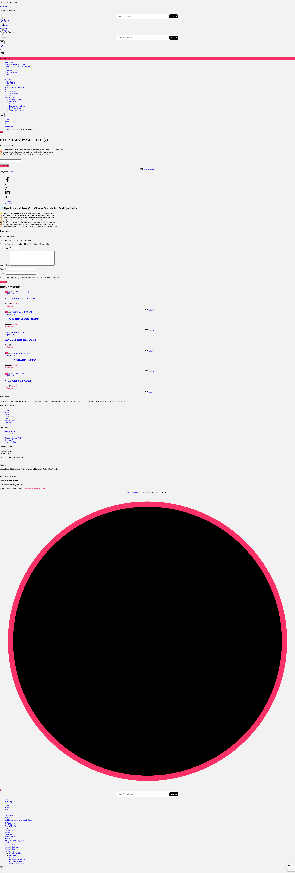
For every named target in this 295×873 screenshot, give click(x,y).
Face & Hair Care (11, 73)
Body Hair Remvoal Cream (15, 64)
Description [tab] (9, 201)
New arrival (9, 62)
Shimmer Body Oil (11, 91)
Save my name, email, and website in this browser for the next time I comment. (31, 278)
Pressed (7, 85)
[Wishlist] (1, 46)
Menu (7, 800)
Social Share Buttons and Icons (136, 492)
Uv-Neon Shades (15, 108)
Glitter (7, 75)
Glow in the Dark (11, 77)
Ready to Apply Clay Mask (15, 87)
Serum (7, 89)
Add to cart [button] (9, 306)
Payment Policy (10, 442)
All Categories (10, 802)
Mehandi (12, 102)
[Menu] (2, 42)
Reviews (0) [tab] (9, 203)
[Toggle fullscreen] (3, 870)
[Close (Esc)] (8, 870)
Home (2, 130)
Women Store (10, 421)
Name (3, 269)
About (7, 412)
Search (174, 16)
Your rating (5, 248)
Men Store (9, 423)
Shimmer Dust (10, 96)
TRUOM (3, 7)
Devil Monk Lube (11, 71)
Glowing (8, 79)
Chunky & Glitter (15, 100)
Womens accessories (16, 110)
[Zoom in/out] (1, 870)
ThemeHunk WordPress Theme (34, 489)
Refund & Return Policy (13, 438)
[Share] (5, 870)
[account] (1, 50)
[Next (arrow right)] (3, 872)
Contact (7, 419)
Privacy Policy (10, 432)
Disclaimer (8, 436)
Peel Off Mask (10, 83)
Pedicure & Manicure (17, 106)
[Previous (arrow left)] (1, 872)
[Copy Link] (7, 196)
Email (3, 273)
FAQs (7, 414)
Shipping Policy (10, 440)
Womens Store (10, 98)
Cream (7, 69)
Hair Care (8, 81)
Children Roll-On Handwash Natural (18, 66)
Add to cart (4, 165)
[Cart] (147, 24)
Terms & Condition (12, 434)
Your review (5, 265)
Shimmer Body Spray (12, 93)
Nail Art (12, 104)
